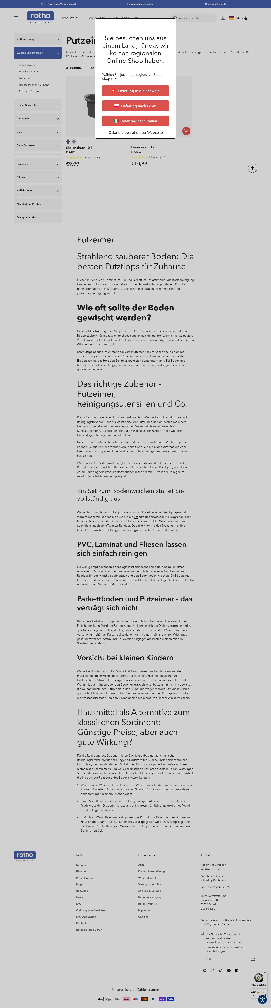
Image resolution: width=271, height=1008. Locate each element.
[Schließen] (171, 22)
